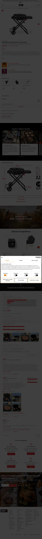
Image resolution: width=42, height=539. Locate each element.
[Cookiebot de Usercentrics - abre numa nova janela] (36, 257)
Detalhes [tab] (21, 260)
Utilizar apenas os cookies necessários (7, 280)
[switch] (15, 275)
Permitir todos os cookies (34, 280)
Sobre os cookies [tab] (35, 260)
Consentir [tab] (7, 260)
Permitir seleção (21, 280)
